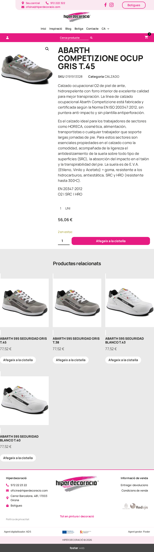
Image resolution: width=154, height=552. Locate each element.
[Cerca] (92, 37)
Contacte (92, 28)
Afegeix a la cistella (111, 241)
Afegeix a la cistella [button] (18, 360)
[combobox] (74, 37)
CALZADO (112, 76)
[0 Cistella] (146, 37)
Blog (68, 28)
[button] (47, 48)
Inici (43, 28)
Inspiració (55, 28)
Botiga (79, 28)
